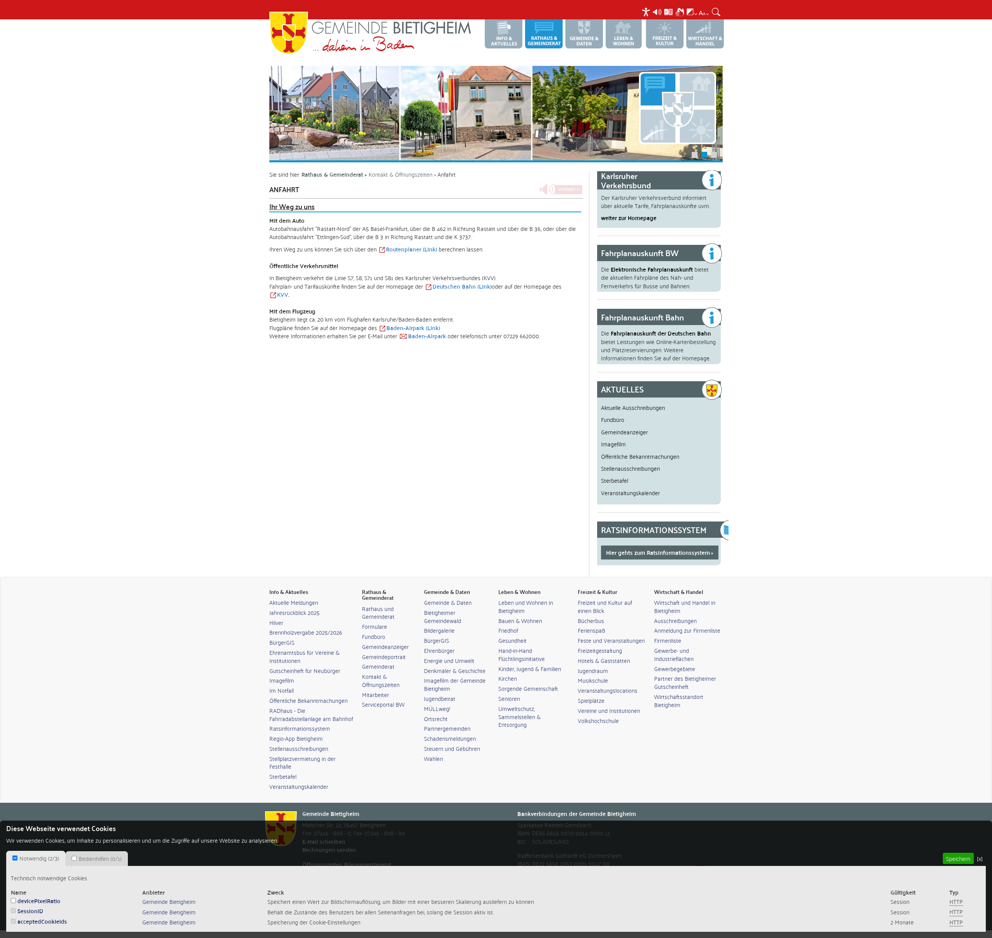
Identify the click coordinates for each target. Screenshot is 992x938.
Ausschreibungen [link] (675, 620)
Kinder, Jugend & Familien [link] (529, 668)
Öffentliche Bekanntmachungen (640, 456)
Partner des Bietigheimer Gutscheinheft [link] (685, 682)
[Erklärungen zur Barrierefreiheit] (646, 11)
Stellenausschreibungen (630, 468)
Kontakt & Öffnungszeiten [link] (381, 680)
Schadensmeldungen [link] (450, 738)
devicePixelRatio (38, 900)
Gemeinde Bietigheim (169, 901)
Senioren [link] (509, 698)
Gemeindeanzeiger (624, 432)
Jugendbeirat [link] (439, 698)
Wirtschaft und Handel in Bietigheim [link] (684, 606)
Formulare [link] (374, 626)
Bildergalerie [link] (439, 630)
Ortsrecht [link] (436, 718)
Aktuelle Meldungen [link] (293, 602)
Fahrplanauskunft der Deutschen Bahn (661, 333)
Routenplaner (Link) (411, 249)
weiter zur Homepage (628, 217)
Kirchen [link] (507, 678)
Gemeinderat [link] (378, 666)
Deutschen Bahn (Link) (462, 286)
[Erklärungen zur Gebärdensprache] (679, 11)
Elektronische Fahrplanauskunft (652, 269)
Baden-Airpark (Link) (413, 328)
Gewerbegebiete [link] (674, 668)
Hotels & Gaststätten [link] (604, 660)
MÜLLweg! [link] (437, 708)
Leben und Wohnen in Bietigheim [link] (525, 606)
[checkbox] (14, 858)
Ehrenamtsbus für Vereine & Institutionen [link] (304, 656)
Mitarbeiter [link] (375, 694)
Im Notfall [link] (281, 690)
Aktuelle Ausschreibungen (633, 407)
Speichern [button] (958, 858)
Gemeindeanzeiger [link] (385, 646)
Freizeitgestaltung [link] (600, 650)
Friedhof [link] (508, 630)
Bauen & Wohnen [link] (520, 620)
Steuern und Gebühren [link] (452, 748)
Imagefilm (613, 444)
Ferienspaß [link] (591, 630)
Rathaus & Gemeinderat (332, 174)
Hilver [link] (276, 622)
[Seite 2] (496, 113)
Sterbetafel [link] (282, 776)
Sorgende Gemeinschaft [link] (528, 688)
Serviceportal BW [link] (383, 704)
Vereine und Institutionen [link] (609, 710)
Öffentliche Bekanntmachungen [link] (308, 700)
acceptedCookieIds (42, 921)
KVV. (283, 294)
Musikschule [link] (593, 680)
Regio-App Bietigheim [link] (296, 738)
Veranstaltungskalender (630, 492)
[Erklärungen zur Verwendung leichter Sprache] (668, 11)
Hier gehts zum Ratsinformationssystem (658, 552)
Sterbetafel (614, 480)
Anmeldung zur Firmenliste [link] (687, 630)
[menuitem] (647, 12)
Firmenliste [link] (667, 640)
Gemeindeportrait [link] (384, 656)
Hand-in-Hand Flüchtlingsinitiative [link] (521, 654)
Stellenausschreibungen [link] (298, 748)
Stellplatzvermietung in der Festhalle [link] (302, 762)
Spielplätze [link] (591, 700)
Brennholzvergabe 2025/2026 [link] (305, 632)
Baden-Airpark (427, 336)
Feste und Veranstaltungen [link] (611, 640)
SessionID (30, 910)
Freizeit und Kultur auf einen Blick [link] (605, 606)
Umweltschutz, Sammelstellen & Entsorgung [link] (519, 717)
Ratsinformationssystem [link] (299, 728)
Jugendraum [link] (593, 670)
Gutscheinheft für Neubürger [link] (304, 670)
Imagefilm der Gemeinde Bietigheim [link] (455, 684)
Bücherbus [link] (591, 620)
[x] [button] (980, 858)
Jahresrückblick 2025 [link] (294, 612)
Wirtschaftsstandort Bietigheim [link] (678, 700)
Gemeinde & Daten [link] (448, 602)
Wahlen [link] (433, 758)
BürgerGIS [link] (281, 642)
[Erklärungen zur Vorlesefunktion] (657, 11)
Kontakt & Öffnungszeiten (400, 174)
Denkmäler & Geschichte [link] (455, 670)
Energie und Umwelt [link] (449, 660)
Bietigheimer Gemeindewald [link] (442, 616)
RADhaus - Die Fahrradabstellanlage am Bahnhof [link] (311, 714)
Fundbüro (612, 419)
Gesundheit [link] (512, 640)
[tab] (35, 858)
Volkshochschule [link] (598, 720)
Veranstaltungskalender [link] (298, 786)
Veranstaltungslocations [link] (607, 690)
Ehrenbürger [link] (439, 650)
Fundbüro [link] (373, 636)
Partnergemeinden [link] (447, 728)
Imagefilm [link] (281, 680)
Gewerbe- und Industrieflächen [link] (674, 654)
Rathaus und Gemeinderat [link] (378, 612)
